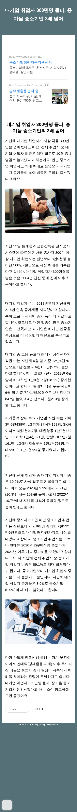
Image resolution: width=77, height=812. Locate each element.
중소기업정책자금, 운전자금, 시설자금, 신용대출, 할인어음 (38, 70)
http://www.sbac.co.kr (22, 56)
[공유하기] (20, 709)
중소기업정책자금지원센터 (30, 62)
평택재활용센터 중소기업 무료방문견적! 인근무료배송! (25, 91)
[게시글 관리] (25, 709)
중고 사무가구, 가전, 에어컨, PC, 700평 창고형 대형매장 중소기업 (25, 98)
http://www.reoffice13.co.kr (25, 85)
